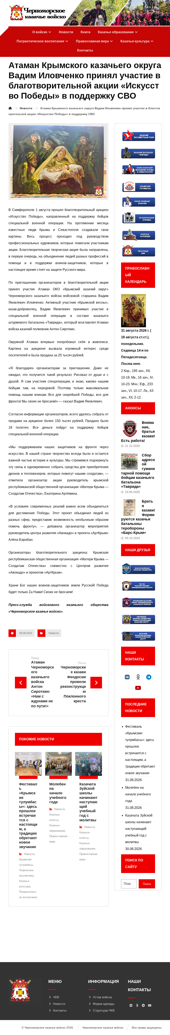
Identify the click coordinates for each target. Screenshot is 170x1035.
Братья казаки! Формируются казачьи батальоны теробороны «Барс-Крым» (138, 517)
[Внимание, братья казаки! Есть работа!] (129, 429)
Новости (54, 633)
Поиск (147, 883)
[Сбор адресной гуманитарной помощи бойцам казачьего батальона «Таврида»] (129, 461)
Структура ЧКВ (104, 1010)
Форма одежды (103, 1004)
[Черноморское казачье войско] (37, 13)
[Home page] (10, 108)
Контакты (60, 1010)
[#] (127, 677)
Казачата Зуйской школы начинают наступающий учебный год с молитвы (138, 829)
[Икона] (138, 310)
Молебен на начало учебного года (138, 794)
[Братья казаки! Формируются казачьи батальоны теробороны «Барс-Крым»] (129, 507)
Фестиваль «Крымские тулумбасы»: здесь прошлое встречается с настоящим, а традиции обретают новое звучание (140, 750)
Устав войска (102, 997)
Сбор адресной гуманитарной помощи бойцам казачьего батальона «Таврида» (138, 471)
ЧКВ (56, 997)
